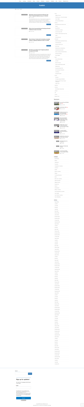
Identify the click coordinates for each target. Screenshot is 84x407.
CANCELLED (57, 162)
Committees (57, 71)
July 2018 (56, 360)
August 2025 (57, 223)
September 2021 (57, 291)
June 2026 (56, 205)
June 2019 (56, 340)
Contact (56, 94)
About (56, 57)
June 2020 (56, 318)
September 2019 (57, 334)
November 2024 (57, 234)
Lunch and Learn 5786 (58, 31)
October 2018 (57, 354)
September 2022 (57, 269)
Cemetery (56, 87)
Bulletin (56, 160)
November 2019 (57, 331)
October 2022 (57, 267)
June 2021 (56, 296)
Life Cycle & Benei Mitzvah (59, 20)
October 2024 (57, 236)
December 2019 (57, 329)
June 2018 (56, 362)
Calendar (56, 90)
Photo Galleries (57, 55)
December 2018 (57, 351)
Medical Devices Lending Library (60, 48)
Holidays (56, 173)
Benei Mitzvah (57, 158)
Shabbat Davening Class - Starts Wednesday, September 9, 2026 (64, 113)
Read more (48, 24)
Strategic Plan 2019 (58, 73)
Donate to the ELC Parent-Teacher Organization (60, 81)
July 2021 (56, 294)
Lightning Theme (42, 405)
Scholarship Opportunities (59, 49)
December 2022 (57, 263)
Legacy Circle (57, 83)
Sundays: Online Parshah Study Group (61, 33)
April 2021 (56, 300)
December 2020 (57, 307)
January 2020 (57, 327)
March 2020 (56, 323)
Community (56, 164)
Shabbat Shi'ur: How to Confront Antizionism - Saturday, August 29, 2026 (64, 125)
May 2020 (56, 320)
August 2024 (57, 238)
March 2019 (56, 345)
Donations (57, 77)
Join (55, 92)
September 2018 (57, 356)
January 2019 (57, 349)
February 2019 (57, 347)
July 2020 (56, 316)
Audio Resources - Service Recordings (61, 17)
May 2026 (56, 207)
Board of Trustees (58, 62)
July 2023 (56, 256)
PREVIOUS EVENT (58, 180)
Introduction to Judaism (59, 29)
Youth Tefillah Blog (57, 196)
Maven (56, 176)
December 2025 (57, 216)
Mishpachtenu (57, 66)
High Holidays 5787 (64, 107)
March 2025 (56, 229)
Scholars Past (57, 184)
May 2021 (56, 298)
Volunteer (56, 85)
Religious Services (58, 15)
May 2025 (56, 227)
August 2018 (57, 358)
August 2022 (57, 271)
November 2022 (57, 265)
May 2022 (56, 276)
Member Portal (57, 96)
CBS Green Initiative (58, 53)
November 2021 (57, 287)
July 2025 (56, 225)
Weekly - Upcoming (58, 189)
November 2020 (57, 309)
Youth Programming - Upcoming (59, 191)
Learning (56, 22)
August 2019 (57, 336)
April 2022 (56, 278)
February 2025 (57, 231)
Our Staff (56, 60)
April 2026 (56, 209)
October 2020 (57, 311)
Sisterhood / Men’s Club (59, 44)
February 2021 (57, 303)
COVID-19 (56, 167)
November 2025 (57, 218)
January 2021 (57, 305)
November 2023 (57, 251)
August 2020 (57, 314)
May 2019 (56, 342)
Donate (56, 75)
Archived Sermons (58, 37)
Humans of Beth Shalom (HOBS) (60, 64)
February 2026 (57, 212)
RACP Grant (57, 46)
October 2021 (57, 289)
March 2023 (56, 260)
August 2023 (57, 254)
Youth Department (58, 42)
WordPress (37, 405)
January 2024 (57, 249)
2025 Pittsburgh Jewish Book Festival (61, 40)
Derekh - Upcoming (58, 171)
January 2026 (57, 214)
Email (17, 385)
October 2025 (57, 220)
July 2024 (56, 240)
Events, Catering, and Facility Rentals (61, 51)
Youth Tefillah (57, 193)
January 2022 (57, 283)
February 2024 (57, 247)
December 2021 (57, 285)
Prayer (56, 13)
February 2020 (57, 325)
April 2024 (56, 243)
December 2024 (57, 232)
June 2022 (56, 274)
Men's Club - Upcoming (58, 178)
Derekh (56, 26)
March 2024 (56, 245)
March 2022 (56, 280)
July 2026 (56, 203)
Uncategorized (57, 187)
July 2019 (56, 338)
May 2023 (56, 258)
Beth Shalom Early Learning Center (60, 24)
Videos (56, 35)
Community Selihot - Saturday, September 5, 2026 (63, 131)
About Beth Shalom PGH (59, 68)
